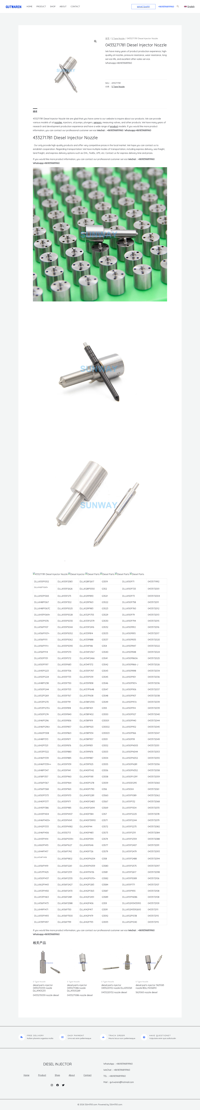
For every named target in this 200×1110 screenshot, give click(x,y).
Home (29, 6)
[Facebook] (57, 1085)
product (114, 126)
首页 (107, 38)
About (63, 6)
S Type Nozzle (118, 38)
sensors (97, 122)
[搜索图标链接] (178, 6)
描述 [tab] (35, 111)
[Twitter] (63, 1085)
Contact (75, 6)
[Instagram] (52, 1085)
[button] (95, 41)
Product (41, 6)
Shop (53, 6)
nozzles (58, 122)
